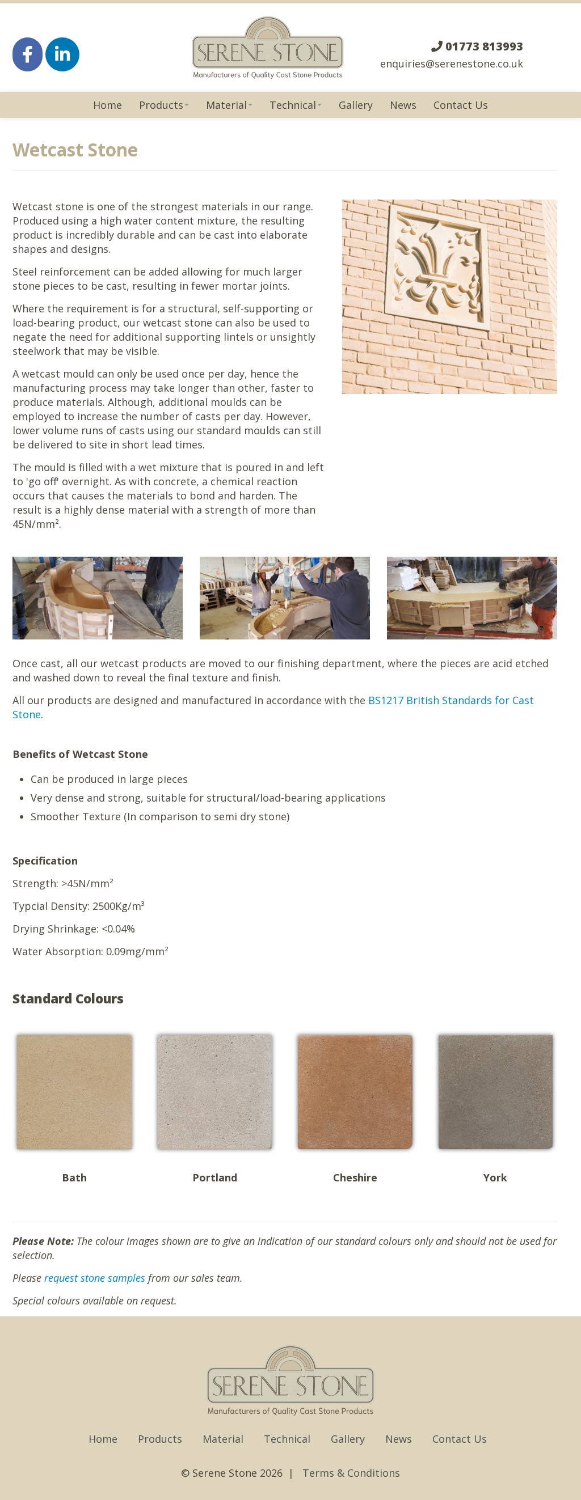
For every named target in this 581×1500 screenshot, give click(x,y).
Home (107, 105)
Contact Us (460, 105)
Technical (293, 105)
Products (161, 105)
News (403, 105)
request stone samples (94, 1278)
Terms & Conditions (351, 1473)
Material (226, 105)
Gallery (356, 105)
